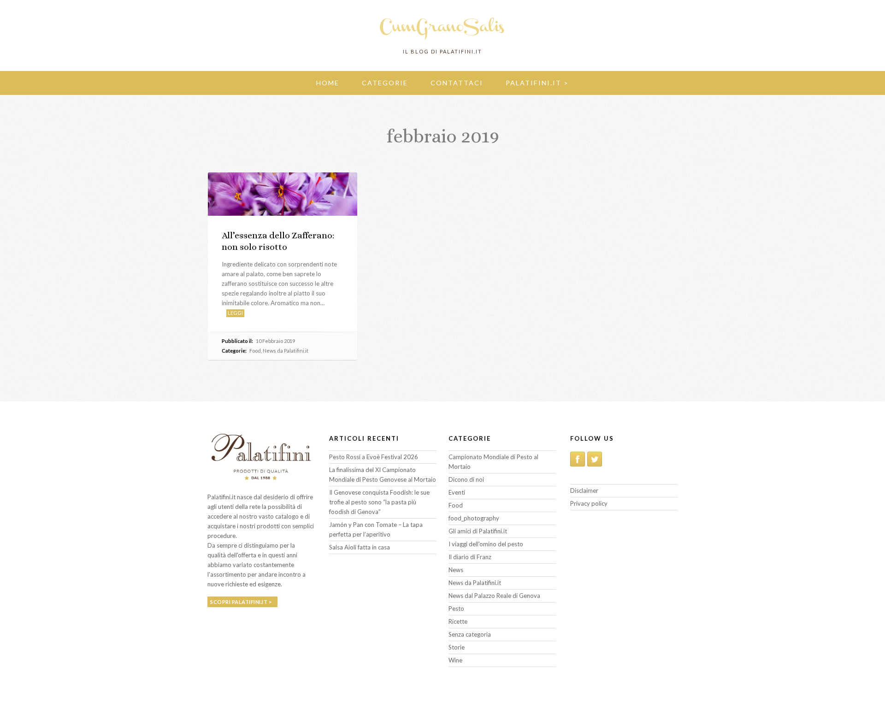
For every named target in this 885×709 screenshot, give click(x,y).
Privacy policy (589, 503)
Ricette (457, 621)
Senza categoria (469, 634)
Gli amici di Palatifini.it (477, 531)
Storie (456, 647)
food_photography (473, 518)
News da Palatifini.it (285, 351)
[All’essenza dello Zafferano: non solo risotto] (282, 193)
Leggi (235, 313)
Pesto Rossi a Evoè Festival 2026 (373, 457)
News (455, 569)
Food (255, 351)
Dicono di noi (466, 479)
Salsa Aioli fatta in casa (359, 547)
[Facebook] (577, 459)
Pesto (456, 608)
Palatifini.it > (537, 83)
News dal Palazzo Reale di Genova (494, 595)
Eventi (456, 492)
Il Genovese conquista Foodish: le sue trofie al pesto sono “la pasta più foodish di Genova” (379, 502)
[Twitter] (594, 459)
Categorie (385, 83)
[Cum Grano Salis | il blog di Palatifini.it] (442, 39)
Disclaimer (584, 490)
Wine (455, 660)
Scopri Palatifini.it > (240, 602)
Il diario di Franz (469, 557)
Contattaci (457, 83)
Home (327, 83)
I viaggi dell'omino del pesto (485, 544)
